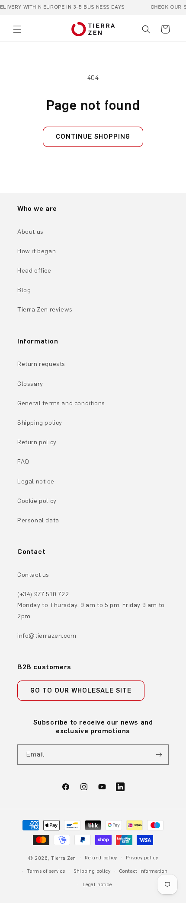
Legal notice (35, 481)
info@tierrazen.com (47, 635)
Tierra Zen (63, 858)
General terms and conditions (61, 403)
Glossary (30, 384)
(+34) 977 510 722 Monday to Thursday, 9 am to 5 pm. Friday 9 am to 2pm (91, 605)
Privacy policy (142, 858)
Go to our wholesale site (80, 690)
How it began (36, 251)
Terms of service (46, 871)
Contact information (143, 871)
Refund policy (101, 858)
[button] (17, 29)
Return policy (37, 442)
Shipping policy (39, 422)
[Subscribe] (158, 754)
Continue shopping (93, 136)
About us (30, 231)
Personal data (38, 520)
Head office (34, 270)
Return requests (41, 364)
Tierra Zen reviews (45, 309)
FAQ (23, 461)
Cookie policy (37, 501)
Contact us (33, 575)
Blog (24, 290)
